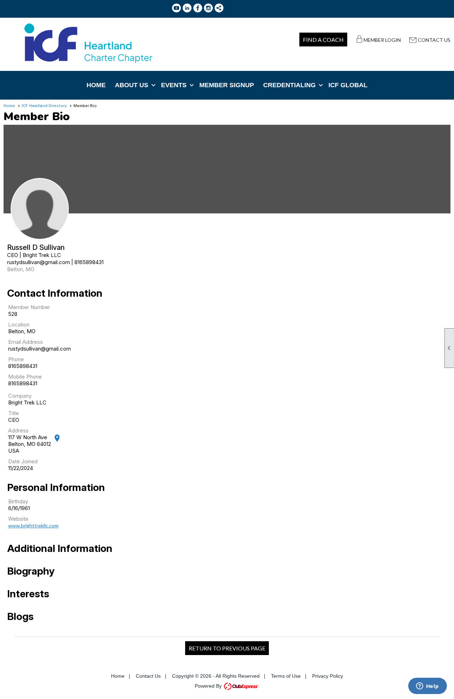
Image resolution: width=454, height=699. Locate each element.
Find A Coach (323, 39)
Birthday (18, 501)
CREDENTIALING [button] (289, 85)
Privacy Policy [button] (327, 676)
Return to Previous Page (227, 648)
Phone (16, 359)
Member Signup (226, 85)
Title (13, 413)
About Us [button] (131, 85)
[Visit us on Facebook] (197, 8)
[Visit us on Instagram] (208, 8)
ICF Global (347, 85)
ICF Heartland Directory (44, 105)
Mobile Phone (25, 376)
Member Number (29, 307)
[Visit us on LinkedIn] (187, 8)
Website (18, 518)
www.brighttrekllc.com (33, 525)
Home (96, 85)
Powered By (209, 686)
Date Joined (23, 461)
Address (18, 430)
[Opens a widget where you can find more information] (427, 686)
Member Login (382, 40)
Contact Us (434, 40)
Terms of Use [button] (286, 676)
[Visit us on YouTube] (176, 8)
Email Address (25, 342)
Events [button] (174, 85)
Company (20, 395)
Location (18, 324)
